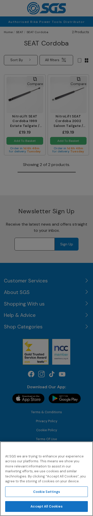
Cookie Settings (46, 492)
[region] (46, 478)
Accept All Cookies (46, 506)
